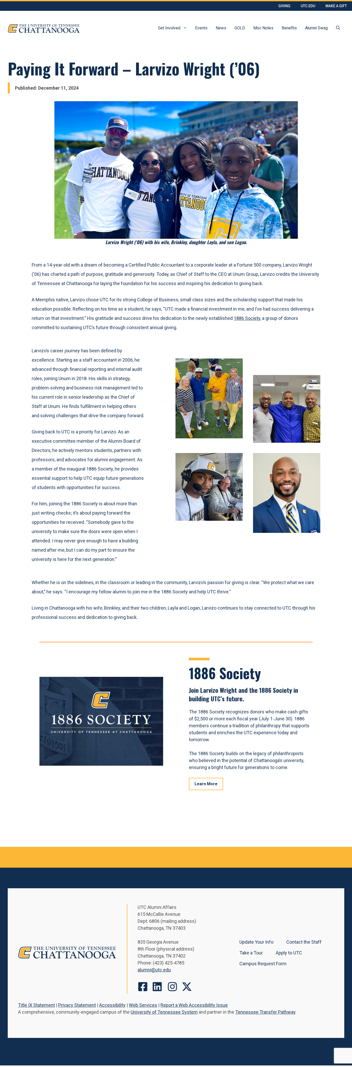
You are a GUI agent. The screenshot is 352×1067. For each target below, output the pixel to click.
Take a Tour (251, 952)
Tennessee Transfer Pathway (265, 1012)
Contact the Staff (304, 942)
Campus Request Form (263, 963)
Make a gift (336, 6)
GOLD (239, 27)
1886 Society (247, 318)
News (221, 27)
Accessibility (112, 1005)
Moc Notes (263, 27)
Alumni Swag (316, 27)
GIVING (284, 6)
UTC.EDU (308, 6)
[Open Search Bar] (338, 28)
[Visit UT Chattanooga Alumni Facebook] (143, 986)
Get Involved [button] (169, 27)
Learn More (206, 783)
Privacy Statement (77, 1005)
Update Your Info (256, 942)
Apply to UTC (289, 952)
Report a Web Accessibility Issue (194, 1005)
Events (201, 27)
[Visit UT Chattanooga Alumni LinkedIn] (157, 986)
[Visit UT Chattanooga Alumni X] (187, 986)
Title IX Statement (36, 1005)
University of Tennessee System (164, 1012)
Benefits (289, 27)
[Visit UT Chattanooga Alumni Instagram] (172, 986)
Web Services (143, 1005)
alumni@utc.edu (154, 969)
